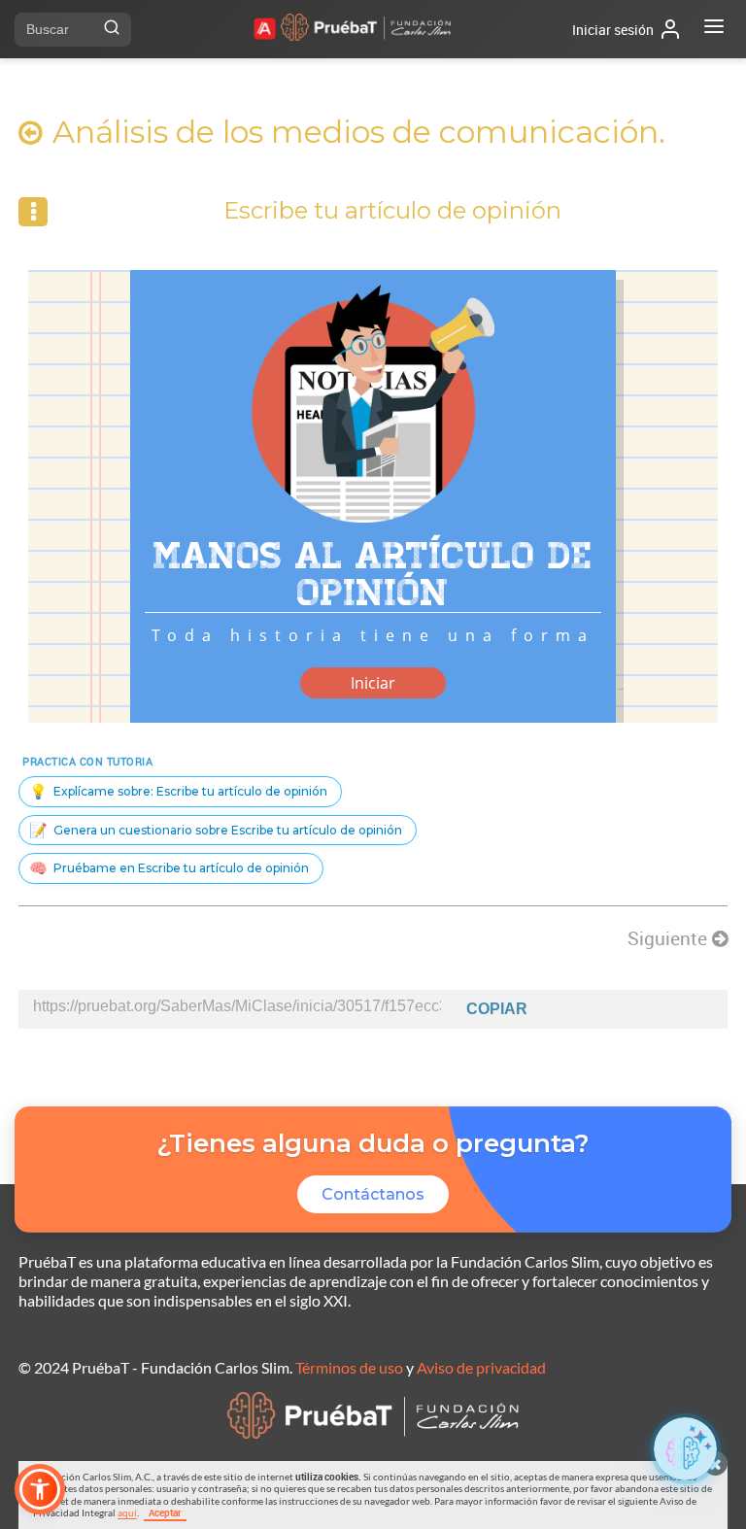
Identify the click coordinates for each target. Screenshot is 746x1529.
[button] (39, 1489)
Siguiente (669, 938)
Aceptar (165, 1512)
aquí (127, 1512)
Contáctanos (373, 1194)
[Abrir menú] (713, 29)
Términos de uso (349, 1367)
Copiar (496, 1009)
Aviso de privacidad (481, 1367)
